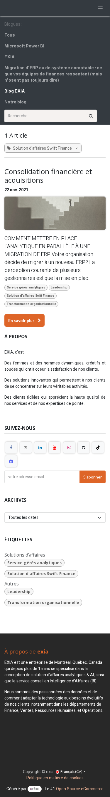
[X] (26, 447)
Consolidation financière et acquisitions (48, 175)
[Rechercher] (91, 116)
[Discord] (11, 461)
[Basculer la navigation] (100, 8)
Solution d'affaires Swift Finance (30, 295)
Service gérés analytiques (26, 287)
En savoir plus (21, 320)
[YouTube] (54, 447)
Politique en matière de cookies (55, 778)
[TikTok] (98, 447)
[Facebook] (11, 447)
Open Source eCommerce (80, 789)
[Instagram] (69, 447)
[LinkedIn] (40, 447)
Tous (9, 34)
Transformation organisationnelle (31, 304)
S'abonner (92, 476)
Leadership (59, 287)
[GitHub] (83, 447)
